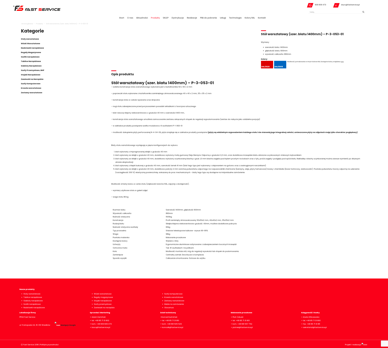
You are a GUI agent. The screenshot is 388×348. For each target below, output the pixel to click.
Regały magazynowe (103, 297)
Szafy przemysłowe (102, 304)
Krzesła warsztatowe (31, 88)
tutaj (342, 62)
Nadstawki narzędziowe (32, 48)
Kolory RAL (250, 17)
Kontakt (262, 17)
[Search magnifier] (363, 12)
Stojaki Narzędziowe (30, 74)
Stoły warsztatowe (30, 39)
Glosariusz (169, 307)
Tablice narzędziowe (32, 297)
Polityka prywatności (49, 344)
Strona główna (27, 24)
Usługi (223, 17)
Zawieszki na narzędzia (104, 307)
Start (121, 17)
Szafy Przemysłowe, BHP (32, 70)
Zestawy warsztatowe (31, 92)
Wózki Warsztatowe (30, 43)
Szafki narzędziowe (30, 57)
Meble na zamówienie (174, 304)
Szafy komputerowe (173, 294)
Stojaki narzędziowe (103, 300)
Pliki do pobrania (208, 17)
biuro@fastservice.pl (350, 4)
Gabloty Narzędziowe (31, 66)
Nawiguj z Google (68, 325)
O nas (130, 17)
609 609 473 (320, 4)
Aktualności (142, 17)
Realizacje (192, 17)
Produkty (155, 17)
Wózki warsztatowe (102, 294)
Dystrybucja (178, 17)
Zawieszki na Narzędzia (32, 79)
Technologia (235, 17)
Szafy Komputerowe (30, 83)
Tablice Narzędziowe (31, 61)
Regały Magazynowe (31, 52)
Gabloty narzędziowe (33, 300)
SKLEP (166, 17)
